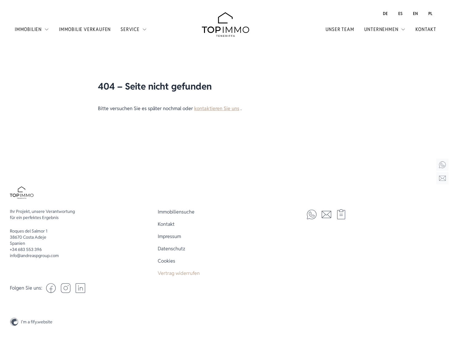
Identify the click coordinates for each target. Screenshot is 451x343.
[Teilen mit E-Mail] (326, 214)
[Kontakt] (442, 178)
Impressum (169, 236)
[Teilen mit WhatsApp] (312, 214)
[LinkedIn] (80, 288)
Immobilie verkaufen (85, 29)
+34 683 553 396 (26, 249)
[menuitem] (385, 13)
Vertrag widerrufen (179, 273)
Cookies (166, 261)
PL (430, 13)
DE (385, 13)
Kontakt (425, 29)
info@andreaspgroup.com (34, 255)
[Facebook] (51, 288)
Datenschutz (171, 248)
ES (400, 13)
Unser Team (340, 29)
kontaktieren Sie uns (216, 108)
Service (130, 29)
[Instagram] (442, 307)
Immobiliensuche (176, 212)
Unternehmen (381, 29)
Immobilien (28, 29)
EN (415, 13)
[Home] (442, 165)
